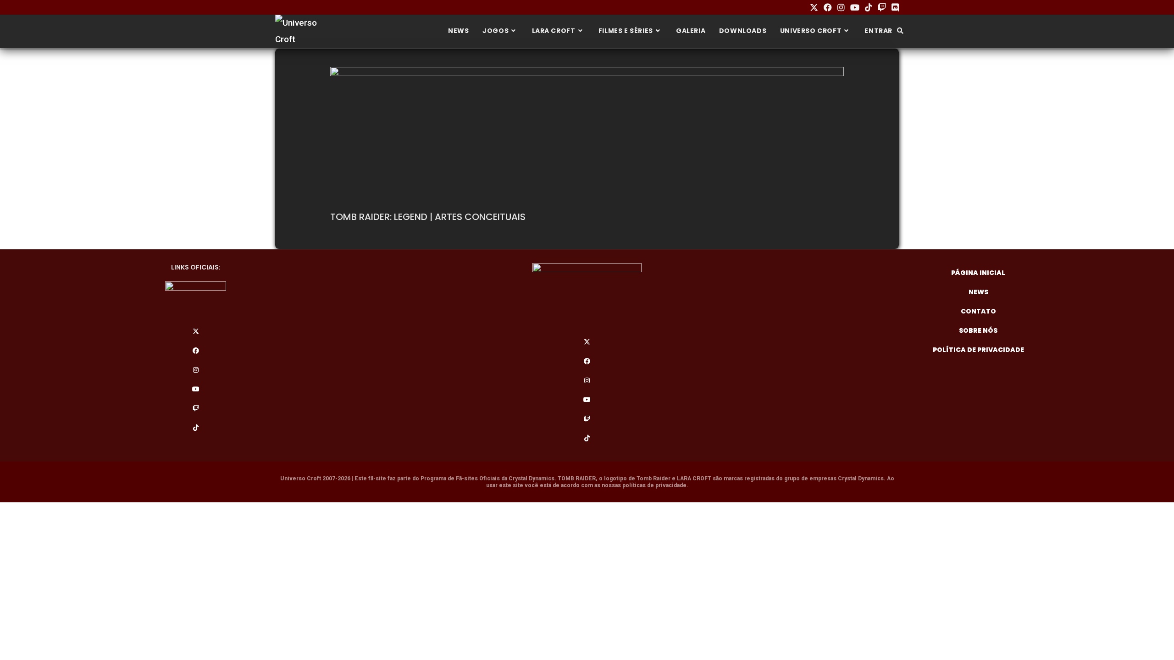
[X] (196, 331)
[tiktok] (196, 427)
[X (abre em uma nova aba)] (814, 7)
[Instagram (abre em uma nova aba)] (841, 7)
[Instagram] (196, 369)
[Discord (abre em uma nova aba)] (894, 7)
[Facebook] (196, 350)
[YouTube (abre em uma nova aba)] (854, 7)
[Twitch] (196, 408)
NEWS (978, 292)
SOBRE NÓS (978, 330)
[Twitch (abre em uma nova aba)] (882, 7)
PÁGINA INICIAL (978, 272)
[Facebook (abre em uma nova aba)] (828, 7)
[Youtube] (195, 389)
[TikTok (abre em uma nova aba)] (868, 7)
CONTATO (978, 311)
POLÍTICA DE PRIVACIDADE (978, 349)
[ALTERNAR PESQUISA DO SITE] (900, 31)
